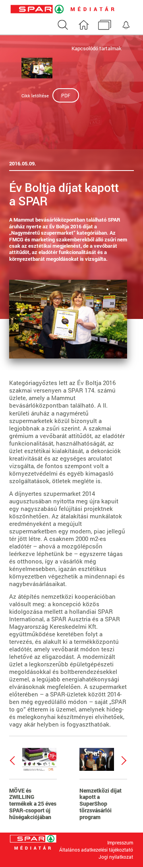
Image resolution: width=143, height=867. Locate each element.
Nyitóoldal (83, 26)
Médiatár (104, 26)
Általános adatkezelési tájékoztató (96, 849)
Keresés (62, 26)
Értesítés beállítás (125, 26)
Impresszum (120, 842)
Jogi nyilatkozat (116, 857)
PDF (65, 95)
